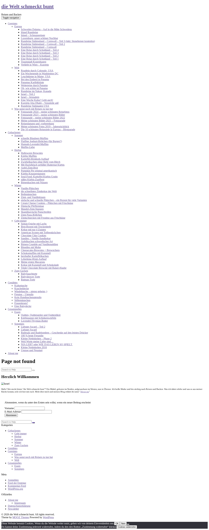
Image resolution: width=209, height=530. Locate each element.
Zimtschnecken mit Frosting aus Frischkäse (43, 217)
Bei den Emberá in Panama (35, 79)
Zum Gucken (21, 270)
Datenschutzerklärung (19, 505)
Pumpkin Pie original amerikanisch (39, 170)
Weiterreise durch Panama (34, 85)
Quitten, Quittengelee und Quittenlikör (41, 315)
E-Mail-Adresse (13, 411)
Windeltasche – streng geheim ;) (30, 291)
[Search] (33, 370)
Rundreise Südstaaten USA (35, 106)
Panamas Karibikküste (32, 82)
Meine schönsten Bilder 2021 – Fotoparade (43, 120)
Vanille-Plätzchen (30, 188)
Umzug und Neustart (31, 350)
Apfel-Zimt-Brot (29, 167)
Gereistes (12, 23)
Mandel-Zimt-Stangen (32, 209)
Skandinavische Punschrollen (36, 212)
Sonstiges (19, 323)
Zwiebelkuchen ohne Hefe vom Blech (40, 161)
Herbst (17, 150)
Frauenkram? (21, 303)
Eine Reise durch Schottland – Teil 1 (40, 58)
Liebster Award (29, 329)
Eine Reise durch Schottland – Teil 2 (40, 55)
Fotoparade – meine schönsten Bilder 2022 (43, 117)
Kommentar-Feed (17, 486)
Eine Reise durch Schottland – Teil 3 (40, 53)
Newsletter (13, 508)
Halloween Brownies (32, 153)
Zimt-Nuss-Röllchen (31, 214)
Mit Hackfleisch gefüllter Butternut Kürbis (42, 164)
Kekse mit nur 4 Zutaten (33, 229)
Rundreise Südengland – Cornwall (38, 47)
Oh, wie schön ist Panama (34, 88)
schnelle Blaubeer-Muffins (34, 138)
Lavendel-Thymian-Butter (34, 320)
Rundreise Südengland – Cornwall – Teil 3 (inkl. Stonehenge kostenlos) (58, 41)
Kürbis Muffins (29, 156)
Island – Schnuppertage (33, 35)
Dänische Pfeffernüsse (32, 206)
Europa (18, 26)
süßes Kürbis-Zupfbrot (32, 179)
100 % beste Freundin (32, 335)
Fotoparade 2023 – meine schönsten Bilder (43, 114)
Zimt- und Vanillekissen (33, 197)
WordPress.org (15, 488)
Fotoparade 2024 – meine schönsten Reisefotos (45, 111)
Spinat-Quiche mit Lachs (34, 223)
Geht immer (20, 220)
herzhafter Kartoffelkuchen (35, 256)
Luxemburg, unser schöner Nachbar (39, 38)
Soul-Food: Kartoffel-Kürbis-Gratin (39, 176)
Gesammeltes (15, 309)
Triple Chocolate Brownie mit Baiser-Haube (43, 267)
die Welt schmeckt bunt (27, 6)
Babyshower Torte (30, 276)
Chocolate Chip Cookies (33, 235)
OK (117, 523)
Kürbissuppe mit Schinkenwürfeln (38, 318)
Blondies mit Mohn (31, 247)
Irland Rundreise (29, 32)
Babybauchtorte (29, 273)
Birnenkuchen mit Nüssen (34, 182)
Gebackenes (14, 132)
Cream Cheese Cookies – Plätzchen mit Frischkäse (47, 203)
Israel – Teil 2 (28, 94)
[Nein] (128, 524)
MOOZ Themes (20, 517)
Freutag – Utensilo (23, 294)
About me (13, 353)
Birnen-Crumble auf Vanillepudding (39, 244)
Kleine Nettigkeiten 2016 (34, 347)
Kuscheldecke (21, 288)
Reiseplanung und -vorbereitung (37, 123)
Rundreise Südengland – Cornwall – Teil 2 (43, 44)
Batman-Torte (28, 279)
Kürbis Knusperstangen (33, 173)
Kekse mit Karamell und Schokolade (40, 265)
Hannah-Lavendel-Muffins (34, 144)
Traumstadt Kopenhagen (33, 61)
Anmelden (13, 480)
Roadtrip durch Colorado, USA (37, 70)
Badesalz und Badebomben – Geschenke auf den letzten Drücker (54, 332)
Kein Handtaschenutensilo (27, 297)
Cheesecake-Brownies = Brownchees (40, 250)
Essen (17, 312)
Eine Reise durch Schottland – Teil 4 (40, 50)
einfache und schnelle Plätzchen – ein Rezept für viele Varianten (54, 200)
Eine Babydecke (22, 306)
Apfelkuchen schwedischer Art (37, 241)
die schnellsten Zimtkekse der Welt (39, 191)
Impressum (20, 503)
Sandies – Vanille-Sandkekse (36, 238)
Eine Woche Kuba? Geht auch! (37, 100)
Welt (16, 67)
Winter (17, 185)
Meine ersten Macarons (33, 262)
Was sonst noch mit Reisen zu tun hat (33, 108)
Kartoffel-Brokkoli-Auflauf (35, 159)
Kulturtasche (20, 285)
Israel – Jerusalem (30, 97)
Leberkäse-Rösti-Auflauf (34, 259)
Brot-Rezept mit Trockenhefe (36, 226)
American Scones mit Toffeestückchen (41, 232)
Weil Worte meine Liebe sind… (37, 341)
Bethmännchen (28, 194)
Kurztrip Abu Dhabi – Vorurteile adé (40, 103)
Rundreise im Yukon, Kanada (36, 91)
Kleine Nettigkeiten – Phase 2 (36, 338)
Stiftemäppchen (22, 300)
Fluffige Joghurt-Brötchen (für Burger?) (41, 141)
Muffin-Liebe (28, 147)
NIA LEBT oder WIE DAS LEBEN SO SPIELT (47, 344)
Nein (123, 523)
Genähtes (12, 282)
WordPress (48, 517)
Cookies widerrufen (127, 527)
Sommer (18, 135)
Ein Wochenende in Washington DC (39, 73)
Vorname (9, 408)
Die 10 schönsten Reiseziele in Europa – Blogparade (48, 129)
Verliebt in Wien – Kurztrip (35, 64)
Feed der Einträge (17, 483)
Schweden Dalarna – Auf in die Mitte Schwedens (46, 29)
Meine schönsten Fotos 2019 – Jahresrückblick (45, 126)
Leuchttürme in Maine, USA (35, 76)
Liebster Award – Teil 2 (33, 326)
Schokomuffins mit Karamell (36, 253)
